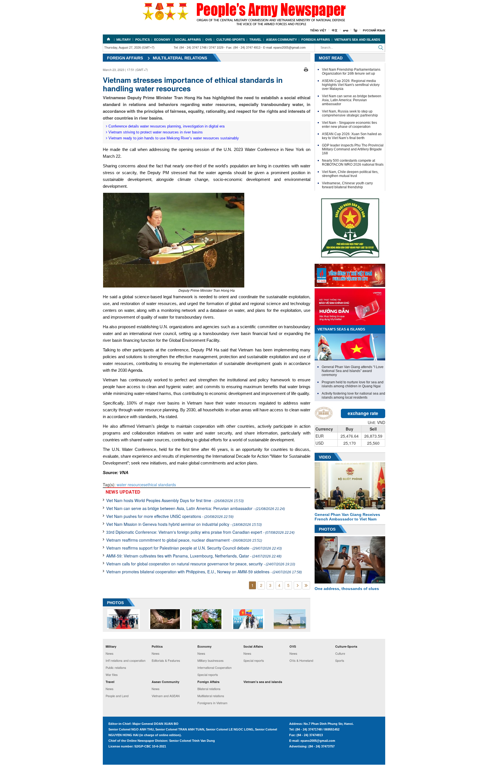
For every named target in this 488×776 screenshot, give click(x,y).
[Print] (306, 69)
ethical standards (160, 484)
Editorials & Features (166, 660)
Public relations (116, 667)
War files (112, 674)
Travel (255, 39)
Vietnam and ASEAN (166, 695)
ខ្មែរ (355, 30)
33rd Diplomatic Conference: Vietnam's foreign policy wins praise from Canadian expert (200, 532)
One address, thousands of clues (347, 588)
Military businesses (210, 660)
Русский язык (374, 30)
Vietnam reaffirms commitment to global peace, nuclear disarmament (184, 540)
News (110, 653)
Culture (340, 653)
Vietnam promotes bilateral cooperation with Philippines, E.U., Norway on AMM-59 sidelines (204, 571)
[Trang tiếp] (298, 585)
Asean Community (281, 39)
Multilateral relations (180, 58)
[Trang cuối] (306, 585)
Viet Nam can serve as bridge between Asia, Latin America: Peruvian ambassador (195, 508)
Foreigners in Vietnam (212, 703)
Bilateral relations (209, 688)
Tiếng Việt (318, 30)
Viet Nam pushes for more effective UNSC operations (170, 516)
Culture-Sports (230, 39)
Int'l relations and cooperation (125, 660)
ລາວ (345, 30)
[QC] (350, 274)
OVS (208, 39)
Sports (339, 660)
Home (108, 39)
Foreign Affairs (315, 39)
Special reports (207, 674)
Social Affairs (188, 39)
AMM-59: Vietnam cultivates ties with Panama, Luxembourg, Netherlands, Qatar (194, 556)
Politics (142, 39)
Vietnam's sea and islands (357, 39)
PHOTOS (115, 602)
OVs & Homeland (301, 660)
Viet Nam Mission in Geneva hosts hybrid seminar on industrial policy (184, 524)
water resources (131, 484)
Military (123, 39)
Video (325, 457)
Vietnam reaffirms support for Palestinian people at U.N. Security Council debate (194, 548)
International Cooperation (214, 667)
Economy (162, 39)
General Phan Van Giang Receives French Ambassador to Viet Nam (347, 516)
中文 (334, 30)
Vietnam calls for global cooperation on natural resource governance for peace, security (200, 564)
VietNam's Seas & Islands (341, 329)
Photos (327, 529)
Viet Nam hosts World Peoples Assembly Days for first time (175, 500)
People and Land (117, 695)
